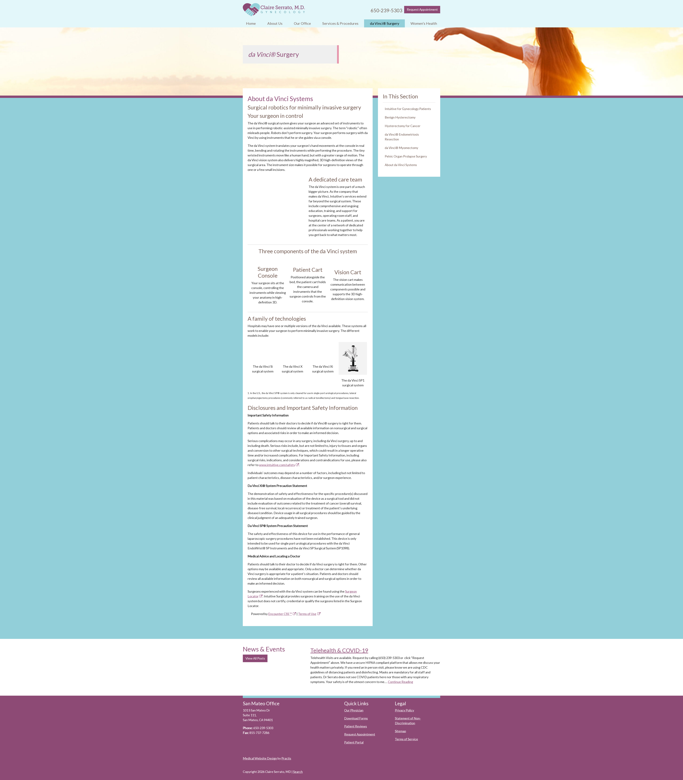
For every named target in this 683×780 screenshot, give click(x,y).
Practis (286, 758)
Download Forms (356, 718)
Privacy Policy (404, 710)
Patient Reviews (355, 726)
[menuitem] (250, 23)
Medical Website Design (260, 758)
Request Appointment (422, 9)
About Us (274, 23)
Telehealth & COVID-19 (339, 650)
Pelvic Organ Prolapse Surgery (406, 156)
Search (298, 772)
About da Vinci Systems (401, 165)
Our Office (302, 23)
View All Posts (255, 658)
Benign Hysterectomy (400, 117)
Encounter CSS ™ (280, 614)
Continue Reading (400, 682)
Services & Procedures (340, 23)
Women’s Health (424, 23)
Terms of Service (406, 739)
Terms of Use (307, 614)
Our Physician (353, 710)
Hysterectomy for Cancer (402, 126)
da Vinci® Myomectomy (401, 148)
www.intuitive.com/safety (277, 465)
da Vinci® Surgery (384, 23)
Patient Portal (354, 742)
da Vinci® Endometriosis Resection (402, 136)
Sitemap (400, 731)
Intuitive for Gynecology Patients (408, 109)
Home (251, 23)
